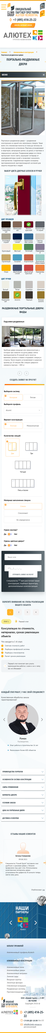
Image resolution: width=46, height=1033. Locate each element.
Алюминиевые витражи (17, 973)
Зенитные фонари (15, 982)
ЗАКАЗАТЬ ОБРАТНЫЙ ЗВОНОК (23, 25)
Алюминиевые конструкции (24, 52)
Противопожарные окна (17, 992)
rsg (43, 890)
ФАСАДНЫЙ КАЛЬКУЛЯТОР (42, 6)
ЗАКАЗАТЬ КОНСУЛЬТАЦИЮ (42, 13)
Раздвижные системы (16, 989)
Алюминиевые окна (15, 967)
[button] (4, 710)
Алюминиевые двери (16, 970)
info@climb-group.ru (33, 1024)
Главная (4, 52)
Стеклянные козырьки (16, 985)
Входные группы (14, 979)
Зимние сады (12, 976)
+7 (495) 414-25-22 (24, 19)
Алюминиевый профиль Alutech (20, 952)
